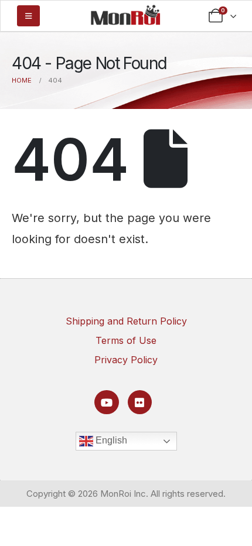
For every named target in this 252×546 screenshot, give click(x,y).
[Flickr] (140, 402)
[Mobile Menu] (28, 15)
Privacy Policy (126, 360)
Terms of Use (126, 340)
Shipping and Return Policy (126, 321)
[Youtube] (106, 402)
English (110, 440)
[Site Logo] (125, 14)
